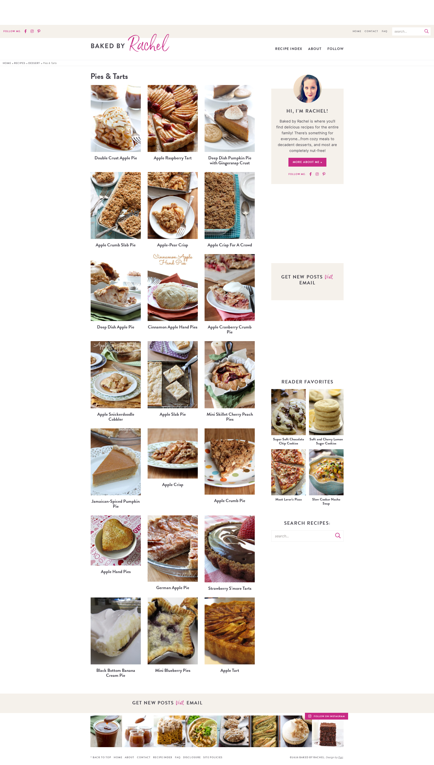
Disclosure (192, 757)
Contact (371, 31)
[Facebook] (25, 31)
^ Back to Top (100, 757)
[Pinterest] (39, 31)
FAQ (384, 31)
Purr (340, 757)
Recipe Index (288, 49)
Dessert (34, 63)
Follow (335, 49)
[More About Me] (307, 89)
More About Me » (307, 162)
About (315, 49)
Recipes (20, 63)
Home (357, 31)
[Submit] (426, 31)
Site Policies (212, 757)
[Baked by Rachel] (130, 42)
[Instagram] (32, 31)
